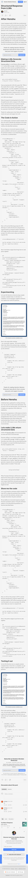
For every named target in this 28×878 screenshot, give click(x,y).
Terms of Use (20, 857)
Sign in (25, 1)
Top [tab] (2, 819)
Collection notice (22, 868)
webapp (5, 801)
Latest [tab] (6, 819)
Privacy (12, 868)
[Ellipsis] (26, 801)
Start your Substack (10, 872)
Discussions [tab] (11, 819)
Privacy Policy (14, 860)
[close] (24, 832)
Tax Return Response (7, 822)
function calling (10, 433)
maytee (5, 11)
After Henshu (4, 824)
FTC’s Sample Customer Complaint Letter (14, 338)
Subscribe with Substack (15, 854)
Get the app (20, 872)
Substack (8, 875)
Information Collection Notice (16, 858)
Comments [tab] (4, 789)
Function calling (5, 64)
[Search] (25, 819)
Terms (16, 868)
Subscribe (20, 1)
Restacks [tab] (10, 789)
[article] (14, 825)
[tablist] (6, 789)
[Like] (2, 15)
